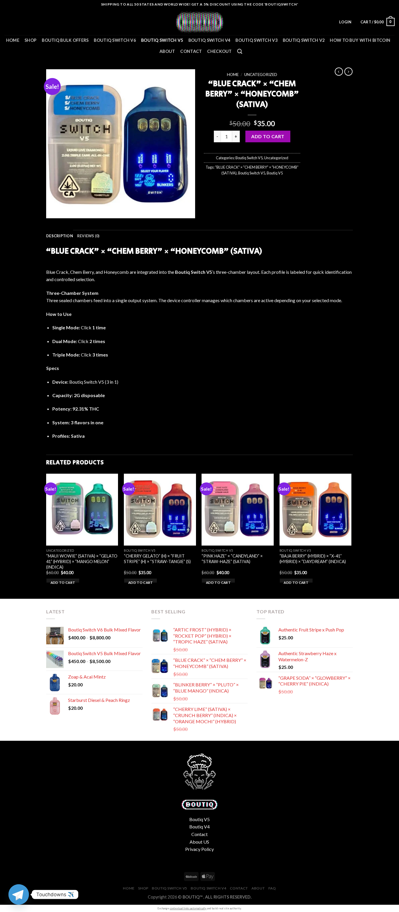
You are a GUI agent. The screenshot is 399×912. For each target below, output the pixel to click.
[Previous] (46, 535)
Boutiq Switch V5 (162, 40)
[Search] (239, 52)
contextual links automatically (188, 908)
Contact (191, 51)
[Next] (351, 535)
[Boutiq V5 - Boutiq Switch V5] (199, 22)
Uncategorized (260, 74)
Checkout (219, 51)
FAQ (272, 888)
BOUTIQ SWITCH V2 (304, 40)
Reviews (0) (88, 235)
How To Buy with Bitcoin (360, 40)
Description (59, 235)
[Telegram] (18, 894)
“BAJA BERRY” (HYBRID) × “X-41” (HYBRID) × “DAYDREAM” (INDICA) (313, 558)
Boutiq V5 (275, 173)
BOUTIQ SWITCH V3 (256, 40)
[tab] (59, 236)
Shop (31, 40)
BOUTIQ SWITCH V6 (115, 40)
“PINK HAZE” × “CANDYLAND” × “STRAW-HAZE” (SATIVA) (232, 558)
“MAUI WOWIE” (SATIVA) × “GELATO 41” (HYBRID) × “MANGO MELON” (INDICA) (81, 561)
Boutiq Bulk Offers (65, 40)
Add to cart (267, 136)
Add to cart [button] (63, 582)
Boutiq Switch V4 (209, 40)
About (167, 51)
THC (94, 408)
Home (12, 40)
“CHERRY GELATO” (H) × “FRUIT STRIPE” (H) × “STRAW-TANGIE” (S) (157, 558)
